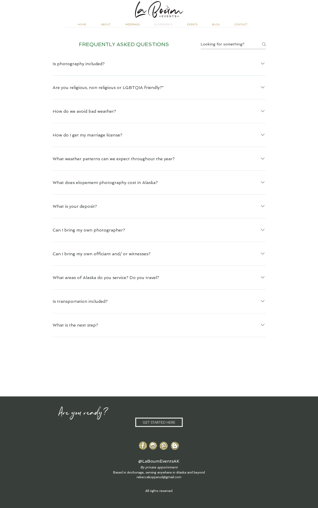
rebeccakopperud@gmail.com (159, 477)
